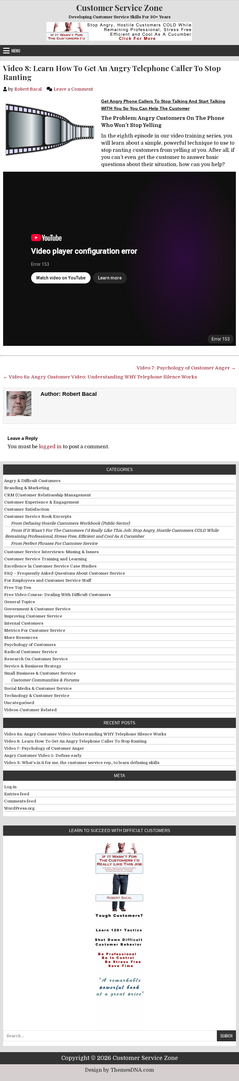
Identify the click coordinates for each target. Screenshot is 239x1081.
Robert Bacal (28, 89)
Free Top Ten (17, 587)
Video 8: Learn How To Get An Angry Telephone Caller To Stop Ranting (112, 73)
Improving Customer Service (33, 616)
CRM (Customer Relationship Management (47, 495)
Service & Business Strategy (32, 666)
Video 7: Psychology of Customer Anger (44, 748)
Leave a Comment (73, 89)
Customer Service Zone (119, 7)
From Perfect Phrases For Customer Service (54, 543)
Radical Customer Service (30, 651)
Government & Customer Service (37, 609)
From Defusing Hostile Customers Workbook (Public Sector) (70, 523)
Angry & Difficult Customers (32, 480)
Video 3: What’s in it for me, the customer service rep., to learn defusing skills (81, 762)
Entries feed (16, 794)
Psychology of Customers (30, 644)
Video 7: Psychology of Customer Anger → (186, 368)
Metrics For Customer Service (34, 630)
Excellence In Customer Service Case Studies (50, 566)
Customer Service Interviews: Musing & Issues (51, 552)
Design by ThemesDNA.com (119, 1070)
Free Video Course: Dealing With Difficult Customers (57, 594)
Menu (16, 50)
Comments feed (20, 801)
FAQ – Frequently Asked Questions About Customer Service (64, 573)
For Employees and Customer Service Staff (47, 580)
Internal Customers (23, 623)
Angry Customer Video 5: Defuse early (43, 755)
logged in (50, 447)
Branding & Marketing (26, 488)
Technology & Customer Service (36, 695)
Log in (10, 787)
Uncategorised (19, 702)
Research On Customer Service (36, 659)
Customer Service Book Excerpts (37, 516)
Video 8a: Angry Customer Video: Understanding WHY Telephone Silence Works (85, 734)
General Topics (19, 601)
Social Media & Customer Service (38, 688)
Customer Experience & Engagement (41, 502)
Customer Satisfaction (26, 509)
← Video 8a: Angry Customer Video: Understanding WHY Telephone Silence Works (100, 377)
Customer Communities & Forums (45, 680)
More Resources (21, 637)
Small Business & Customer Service (40, 673)
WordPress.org (19, 808)
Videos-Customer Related (30, 710)
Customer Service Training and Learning (45, 559)
